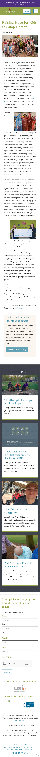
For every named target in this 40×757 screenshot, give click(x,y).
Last (3, 632)
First (3, 624)
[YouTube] (22, 753)
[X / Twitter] (16, 753)
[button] (35, 11)
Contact (29, 750)
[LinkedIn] (19, 753)
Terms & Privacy (14, 750)
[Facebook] (13, 753)
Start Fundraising (17, 349)
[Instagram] (25, 753)
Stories (24, 745)
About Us (31, 747)
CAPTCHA (6, 657)
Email (5, 638)
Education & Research (14, 747)
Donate (27, 11)
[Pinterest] (27, 753)
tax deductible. (20, 721)
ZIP (4, 647)
